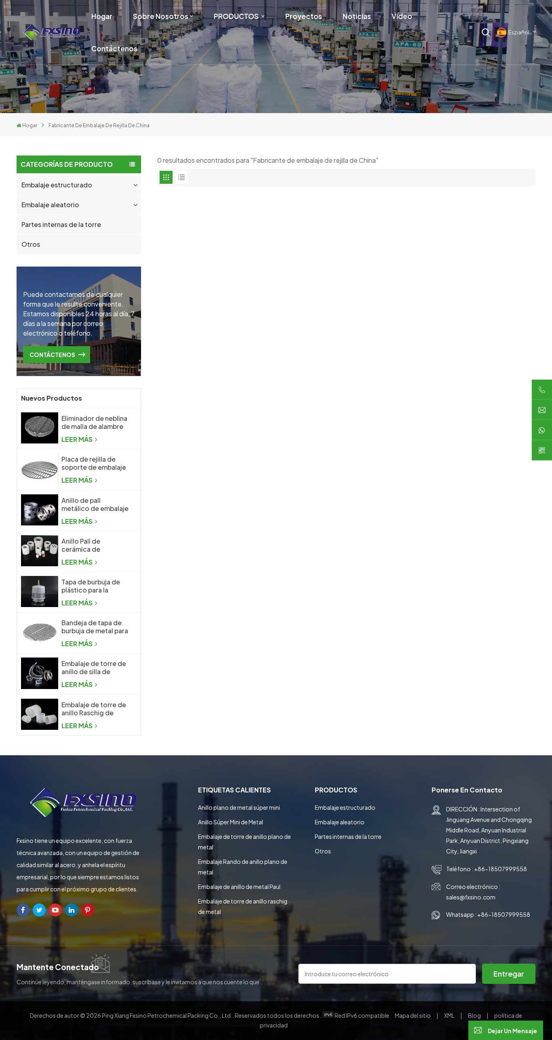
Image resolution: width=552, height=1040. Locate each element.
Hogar (101, 16)
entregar (508, 973)
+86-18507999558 (500, 868)
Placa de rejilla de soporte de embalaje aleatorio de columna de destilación (94, 463)
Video (402, 16)
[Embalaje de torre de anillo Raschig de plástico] (39, 714)
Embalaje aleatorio (50, 204)
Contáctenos (114, 48)
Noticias (357, 16)
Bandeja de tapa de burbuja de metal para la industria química (94, 627)
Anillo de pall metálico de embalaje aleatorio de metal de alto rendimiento (95, 504)
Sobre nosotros (160, 16)
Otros (30, 244)
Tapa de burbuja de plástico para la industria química (90, 586)
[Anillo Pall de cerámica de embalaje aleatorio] (39, 550)
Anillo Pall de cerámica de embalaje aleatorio (90, 545)
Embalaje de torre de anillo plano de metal (244, 842)
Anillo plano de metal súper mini (239, 807)
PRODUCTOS (237, 16)
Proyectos (303, 16)
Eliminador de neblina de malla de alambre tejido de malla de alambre (94, 422)
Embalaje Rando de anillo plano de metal (242, 867)
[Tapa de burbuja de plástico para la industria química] (39, 591)
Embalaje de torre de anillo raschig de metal (242, 906)
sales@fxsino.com (470, 897)
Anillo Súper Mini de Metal (230, 822)
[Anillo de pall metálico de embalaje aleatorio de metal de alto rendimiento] (39, 509)
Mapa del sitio (413, 1015)
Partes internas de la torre (61, 224)
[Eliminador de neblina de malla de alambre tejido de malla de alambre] (39, 427)
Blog (475, 1015)
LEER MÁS (77, 439)
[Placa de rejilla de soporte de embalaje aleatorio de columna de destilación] (39, 468)
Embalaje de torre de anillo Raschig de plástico (93, 709)
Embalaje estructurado (56, 185)
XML (449, 1015)
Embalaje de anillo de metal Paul (239, 886)
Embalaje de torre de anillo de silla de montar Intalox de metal (93, 668)
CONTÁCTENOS (52, 354)
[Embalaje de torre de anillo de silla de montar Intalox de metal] (39, 673)
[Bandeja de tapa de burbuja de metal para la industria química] (39, 632)
